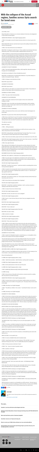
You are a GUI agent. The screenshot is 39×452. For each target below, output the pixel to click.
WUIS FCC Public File (25, 437)
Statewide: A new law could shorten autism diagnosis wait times (13, 407)
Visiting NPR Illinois (17, 439)
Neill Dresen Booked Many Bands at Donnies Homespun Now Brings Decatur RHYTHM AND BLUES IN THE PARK (19, 411)
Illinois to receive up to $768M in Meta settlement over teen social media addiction (16, 422)
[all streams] (37, 5)
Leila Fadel (6, 23)
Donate (34, 1)
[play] (3, 5)
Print (37, 23)
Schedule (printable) (33, 437)
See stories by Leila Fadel (12, 397)
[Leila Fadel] (3, 393)
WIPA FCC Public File (25, 439)
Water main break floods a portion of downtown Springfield (12, 415)
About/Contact (17, 437)
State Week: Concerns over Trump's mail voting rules (10, 418)
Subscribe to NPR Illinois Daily (33, 439)
